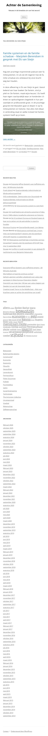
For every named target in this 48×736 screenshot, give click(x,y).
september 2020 (9, 502)
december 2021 (9, 496)
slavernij (27, 329)
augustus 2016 (8, 644)
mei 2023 (6, 462)
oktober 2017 (8, 601)
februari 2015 (8, 700)
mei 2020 (6, 514)
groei (19, 319)
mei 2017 (6, 617)
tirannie (5, 332)
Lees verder (9, 139)
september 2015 (9, 678)
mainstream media (15, 324)
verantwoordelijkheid (21, 331)
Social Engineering (10, 391)
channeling (38, 314)
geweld (40, 316)
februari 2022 (8, 490)
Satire (5, 388)
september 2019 (9, 530)
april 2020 (6, 518)
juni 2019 (6, 539)
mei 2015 (6, 691)
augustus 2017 (8, 607)
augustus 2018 (8, 570)
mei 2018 (6, 579)
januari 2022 (7, 493)
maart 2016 (7, 660)
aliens (6, 307)
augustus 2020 (8, 505)
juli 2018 (6, 573)
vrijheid (16, 334)
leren (33, 320)
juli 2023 (6, 456)
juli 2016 (6, 648)
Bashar (26, 307)
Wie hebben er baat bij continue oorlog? (18, 274)
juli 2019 (6, 536)
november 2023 (9, 443)
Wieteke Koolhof (31, 336)
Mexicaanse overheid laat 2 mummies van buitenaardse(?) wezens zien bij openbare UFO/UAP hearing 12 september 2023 (23, 233)
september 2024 (9, 434)
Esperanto (7, 363)
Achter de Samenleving (24, 5)
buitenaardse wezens (13, 313)
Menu (24, 17)
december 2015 (9, 669)
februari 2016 (8, 663)
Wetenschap (8, 406)
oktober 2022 (8, 480)
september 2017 (9, 604)
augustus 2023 (8, 453)
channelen (29, 313)
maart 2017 (7, 623)
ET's (29, 317)
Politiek (6, 381)
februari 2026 (8, 425)
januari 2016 (7, 666)
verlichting (38, 332)
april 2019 (6, 545)
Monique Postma (9, 227)
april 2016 (6, 657)
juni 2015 (6, 688)
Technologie (7, 394)
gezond (5, 320)
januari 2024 (7, 440)
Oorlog (14, 326)
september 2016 (9, 641)
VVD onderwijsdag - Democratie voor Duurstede (21, 196)
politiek (13, 329)
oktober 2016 (8, 638)
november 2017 (9, 598)
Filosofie (6, 366)
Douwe (34, 151)
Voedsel (6, 403)
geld (34, 316)
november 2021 (9, 499)
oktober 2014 (8, 713)
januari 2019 (7, 555)
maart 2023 (7, 465)
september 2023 (9, 450)
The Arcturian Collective (12, 397)
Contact (6, 731)
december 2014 (9, 706)
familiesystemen (33, 148)
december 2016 (9, 632)
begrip (32, 307)
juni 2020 (6, 511)
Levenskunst (39, 145)
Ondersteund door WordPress (21, 731)
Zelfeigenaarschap (10, 409)
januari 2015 (7, 703)
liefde (11, 322)
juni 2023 (6, 459)
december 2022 (9, 474)
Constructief (7, 357)
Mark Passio (41, 324)
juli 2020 (6, 508)
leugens (39, 319)
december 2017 (9, 595)
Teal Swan (36, 329)
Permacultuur (35, 326)
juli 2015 (6, 685)
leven (5, 321)
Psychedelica (8, 385)
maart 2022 (7, 487)
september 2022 (9, 484)
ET (26, 317)
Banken (18, 307)
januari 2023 (7, 471)
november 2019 (9, 527)
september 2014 (9, 716)
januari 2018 (7, 592)
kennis (26, 319)
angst (12, 308)
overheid (22, 326)
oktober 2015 (8, 675)
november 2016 (9, 635)
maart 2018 (7, 586)
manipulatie (31, 324)
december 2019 (9, 524)
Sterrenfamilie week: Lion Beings (31, 227)
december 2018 (9, 558)
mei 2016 (6, 654)
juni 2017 (6, 613)
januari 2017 (7, 629)
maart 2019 (7, 549)
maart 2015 (7, 697)
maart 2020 (7, 521)
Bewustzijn (29, 145)
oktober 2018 (8, 564)
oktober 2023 (8, 446)
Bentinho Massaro (9, 312)
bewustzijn (25, 310)
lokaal (15, 322)
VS (25, 335)
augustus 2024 (8, 437)
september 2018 (9, 567)
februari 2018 (8, 589)
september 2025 (9, 431)
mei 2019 (6, 542)
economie (18, 316)
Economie (7, 360)
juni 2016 (6, 651)
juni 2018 (6, 576)
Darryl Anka (7, 317)
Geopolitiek (7, 369)
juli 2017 (6, 610)
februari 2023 (8, 468)
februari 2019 (8, 552)
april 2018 (6, 583)
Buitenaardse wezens (11, 354)
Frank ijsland (8, 190)
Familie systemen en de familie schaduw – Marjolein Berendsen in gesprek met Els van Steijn (23, 56)
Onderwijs (7, 327)
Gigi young (12, 320)
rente (19, 329)
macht (20, 321)
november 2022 (9, 477)
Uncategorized (8, 400)
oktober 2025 (8, 428)
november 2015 (9, 672)
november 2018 (9, 561)
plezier (6, 329)
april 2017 (6, 620)
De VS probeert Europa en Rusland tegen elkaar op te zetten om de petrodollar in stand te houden (23, 221)
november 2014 (9, 709)
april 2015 (6, 694)
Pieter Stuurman (9, 378)
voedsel (6, 335)
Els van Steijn (21, 148)
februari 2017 (8, 626)
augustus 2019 (8, 533)
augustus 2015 (8, 682)
